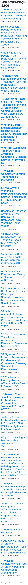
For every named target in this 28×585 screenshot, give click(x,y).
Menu (22, 2)
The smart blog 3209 (9, 2)
